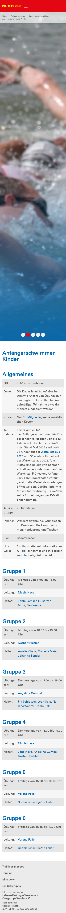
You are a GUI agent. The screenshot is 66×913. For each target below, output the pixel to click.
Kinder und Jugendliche (39, 16)
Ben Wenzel (34, 605)
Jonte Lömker (27, 601)
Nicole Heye (26, 592)
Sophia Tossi (26, 802)
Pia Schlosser (27, 701)
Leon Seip (44, 701)
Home (4, 16)
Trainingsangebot (18, 16)
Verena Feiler (27, 794)
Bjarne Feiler (45, 802)
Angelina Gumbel (30, 693)
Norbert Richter (28, 643)
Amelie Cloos (27, 651)
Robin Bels (43, 706)
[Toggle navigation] (25, 6)
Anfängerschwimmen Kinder (14, 19)
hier (26, 555)
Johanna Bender (29, 655)
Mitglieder (34, 417)
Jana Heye (25, 752)
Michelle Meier (48, 651)
